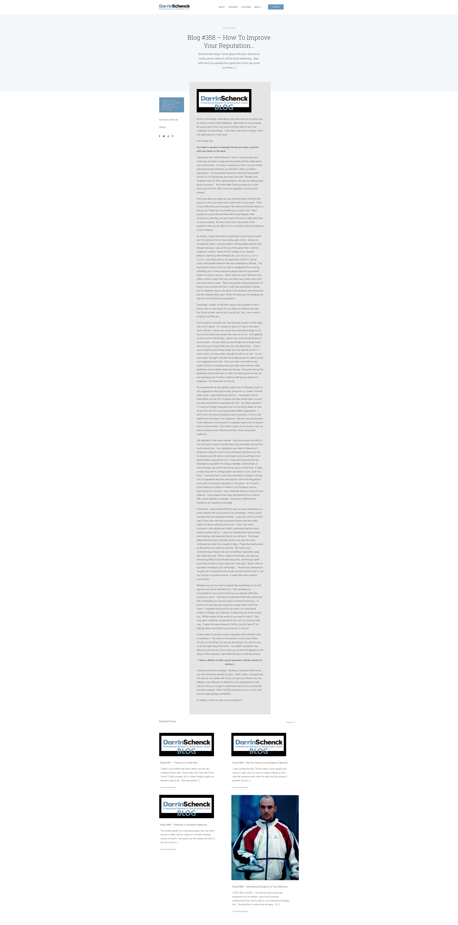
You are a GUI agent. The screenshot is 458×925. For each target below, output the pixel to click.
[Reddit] (168, 136)
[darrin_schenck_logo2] (174, 5)
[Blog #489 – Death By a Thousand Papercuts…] (193, 806)
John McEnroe (242, 255)
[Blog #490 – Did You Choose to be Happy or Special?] (265, 744)
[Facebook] (159, 136)
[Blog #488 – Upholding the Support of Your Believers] (265, 837)
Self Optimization (168, 106)
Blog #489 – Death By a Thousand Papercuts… (184, 824)
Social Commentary (169, 108)
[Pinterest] (172, 136)
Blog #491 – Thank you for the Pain (179, 762)
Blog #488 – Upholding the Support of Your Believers (260, 886)
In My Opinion (175, 103)
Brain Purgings (168, 102)
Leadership (166, 105)
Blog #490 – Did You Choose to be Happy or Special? (260, 762)
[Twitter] (164, 136)
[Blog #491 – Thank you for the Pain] (193, 744)
